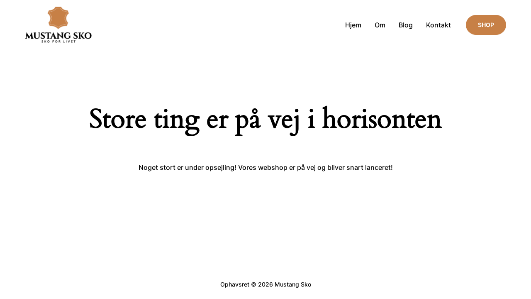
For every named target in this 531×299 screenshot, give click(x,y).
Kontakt (438, 25)
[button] (486, 25)
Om (380, 25)
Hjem (353, 25)
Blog (406, 25)
